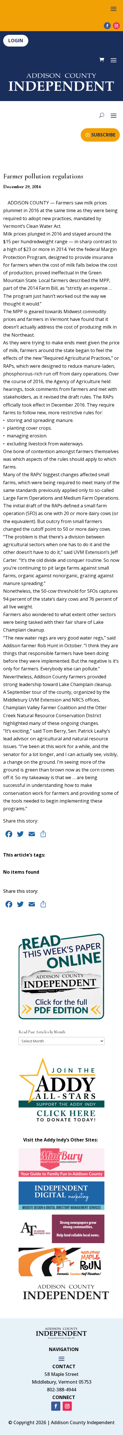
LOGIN (15, 40)
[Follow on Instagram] (116, 25)
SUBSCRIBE (103, 135)
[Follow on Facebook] (107, 25)
